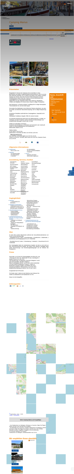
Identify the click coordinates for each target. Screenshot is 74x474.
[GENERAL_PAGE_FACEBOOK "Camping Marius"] (52, 117)
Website (54, 114)
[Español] (63, 7)
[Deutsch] (64, 3)
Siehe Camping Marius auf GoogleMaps (30, 419)
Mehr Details (15, 450)
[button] (55, 3)
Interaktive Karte (58, 2)
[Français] (65, 7)
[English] (67, 7)
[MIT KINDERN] (73, 169)
